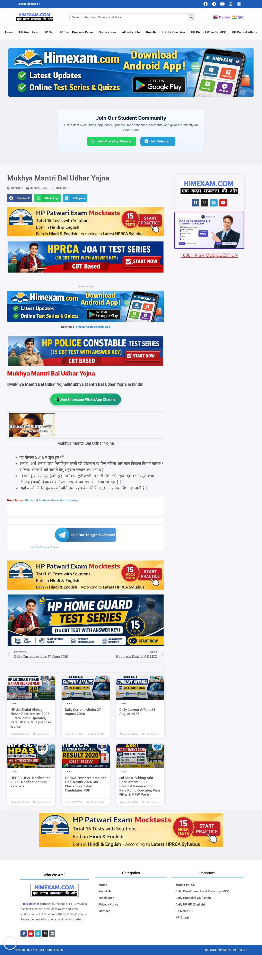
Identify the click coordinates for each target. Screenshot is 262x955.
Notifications (107, 32)
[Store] (52, 933)
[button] (19, 198)
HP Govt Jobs (28, 32)
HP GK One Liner (173, 32)
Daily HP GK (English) (190, 904)
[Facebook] (205, 4)
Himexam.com (29, 903)
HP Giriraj (182, 917)
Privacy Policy (108, 904)
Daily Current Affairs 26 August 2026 (137, 712)
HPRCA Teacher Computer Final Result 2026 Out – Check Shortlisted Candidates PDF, (85, 784)
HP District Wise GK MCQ (208, 32)
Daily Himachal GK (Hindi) (193, 898)
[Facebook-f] (23, 933)
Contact (104, 911)
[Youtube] (222, 4)
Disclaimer (106, 898)
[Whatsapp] (231, 4)
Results (151, 32)
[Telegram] (214, 4)
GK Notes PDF (185, 911)
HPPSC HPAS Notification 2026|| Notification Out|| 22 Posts (30, 782)
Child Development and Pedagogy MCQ (202, 891)
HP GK (48, 32)
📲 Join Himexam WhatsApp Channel (85, 399)
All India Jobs (131, 32)
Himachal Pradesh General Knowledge (51, 500)
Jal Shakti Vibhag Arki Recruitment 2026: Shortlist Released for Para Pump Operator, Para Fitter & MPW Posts (139, 786)
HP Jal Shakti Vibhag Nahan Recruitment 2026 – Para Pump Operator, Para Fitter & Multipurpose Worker (30, 718)
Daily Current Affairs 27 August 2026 (83, 712)
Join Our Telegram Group (44, 547)
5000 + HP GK (185, 885)
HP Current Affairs (244, 32)
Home (9, 32)
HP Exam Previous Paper (76, 32)
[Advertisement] (209, 500)
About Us (105, 891)
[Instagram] (239, 4)
